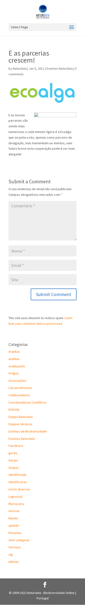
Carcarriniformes (20, 388)
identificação (17, 475)
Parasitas (14, 533)
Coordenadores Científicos (27, 402)
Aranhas (14, 351)
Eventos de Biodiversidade (27, 431)
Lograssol (15, 496)
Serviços (14, 547)
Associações (17, 380)
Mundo (13, 518)
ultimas (13, 562)
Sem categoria (18, 540)
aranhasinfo (16, 366)
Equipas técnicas (20, 424)
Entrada (13, 409)
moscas (14, 511)
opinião (13, 525)
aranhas (14, 359)
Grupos (13, 467)
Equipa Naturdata (20, 417)
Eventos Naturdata (60, 68)
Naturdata (20, 68)
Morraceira (16, 504)
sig (10, 554)
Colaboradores (19, 395)
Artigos (13, 373)
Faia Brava (15, 446)
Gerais (13, 460)
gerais (12, 453)
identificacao (17, 482)
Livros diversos (19, 489)
